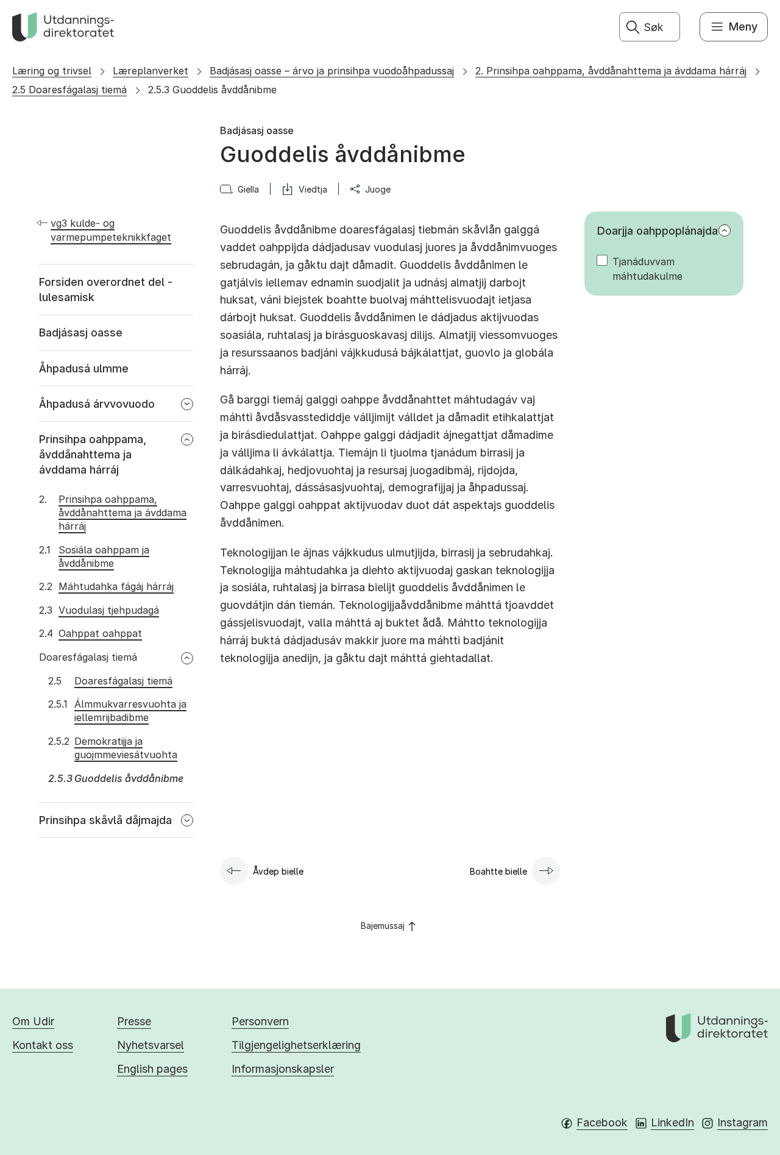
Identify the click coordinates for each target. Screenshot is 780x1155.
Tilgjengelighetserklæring (296, 1045)
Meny (743, 26)
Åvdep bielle (278, 871)
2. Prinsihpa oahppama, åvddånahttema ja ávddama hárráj (610, 71)
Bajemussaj (383, 925)
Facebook (602, 1122)
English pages (152, 1068)
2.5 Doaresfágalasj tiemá (69, 90)
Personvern (260, 1021)
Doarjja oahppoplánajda (657, 230)
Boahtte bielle (498, 871)
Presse (134, 1021)
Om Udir (33, 1021)
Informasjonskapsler (283, 1068)
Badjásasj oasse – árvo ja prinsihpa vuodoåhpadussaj (332, 71)
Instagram (742, 1122)
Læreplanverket (150, 71)
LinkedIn (672, 1122)
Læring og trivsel (51, 71)
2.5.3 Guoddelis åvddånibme (212, 90)
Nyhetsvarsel (150, 1045)
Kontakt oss (42, 1045)
